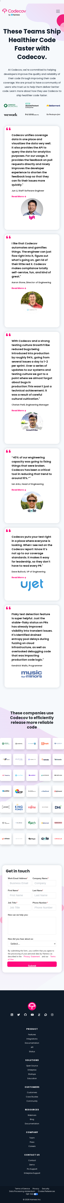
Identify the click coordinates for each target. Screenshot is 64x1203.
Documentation (32, 1043)
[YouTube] (32, 1015)
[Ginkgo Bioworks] (10, 105)
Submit (32, 966)
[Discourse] (46, 1015)
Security (45, 1188)
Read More (18, 196)
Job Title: (12, 903)
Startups (32, 1074)
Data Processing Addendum (22, 1191)
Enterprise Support (32, 1173)
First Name (13, 890)
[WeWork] (10, 114)
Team (32, 1138)
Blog (32, 1119)
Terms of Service (22, 1188)
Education (32, 1078)
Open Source (32, 1065)
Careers (32, 1146)
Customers (32, 1087)
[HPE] (32, 105)
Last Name (38, 890)
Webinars (32, 1115)
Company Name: (41, 878)
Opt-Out (30, 1194)
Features (32, 1034)
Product (32, 1029)
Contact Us (32, 1155)
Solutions (32, 1060)
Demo (32, 1164)
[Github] (25, 1015)
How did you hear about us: (20, 939)
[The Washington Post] (53, 114)
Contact (32, 1160)
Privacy (36, 1188)
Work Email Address (18, 878)
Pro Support (32, 1169)
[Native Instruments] (32, 114)
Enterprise (32, 1070)
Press (32, 1142)
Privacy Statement (32, 956)
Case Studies (32, 1096)
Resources (32, 1109)
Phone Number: (40, 903)
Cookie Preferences (46, 1191)
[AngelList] (39, 1015)
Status (32, 1051)
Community (32, 1101)
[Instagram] (52, 1015)
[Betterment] (53, 105)
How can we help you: (18, 915)
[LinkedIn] (12, 1015)
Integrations (32, 1039)
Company (32, 1132)
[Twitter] (18, 1015)
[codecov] (32, 1006)
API (32, 1047)
